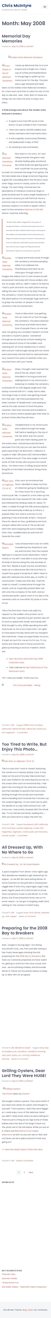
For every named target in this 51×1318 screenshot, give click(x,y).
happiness (7, 831)
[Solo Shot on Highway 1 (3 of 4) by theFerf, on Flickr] (18, 761)
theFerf (30, 46)
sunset (5, 835)
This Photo (7, 1093)
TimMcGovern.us (10, 1282)
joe (14, 1051)
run (19, 1055)
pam (9, 1055)
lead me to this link (33, 209)
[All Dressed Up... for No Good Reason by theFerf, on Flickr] (21, 864)
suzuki (12, 835)
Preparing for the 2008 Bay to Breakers (25, 930)
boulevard (28, 824)
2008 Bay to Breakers (30, 956)
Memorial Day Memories (16, 38)
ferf (42, 828)
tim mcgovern (8, 732)
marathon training (36, 1051)
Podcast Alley (8, 1274)
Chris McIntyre (16, 5)
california (43, 824)
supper (13, 916)
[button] (45, 7)
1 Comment (22, 732)
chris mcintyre (36, 725)
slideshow (35, 1055)
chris (31, 912)
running (26, 1055)
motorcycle (28, 831)
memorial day (18, 728)
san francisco (41, 831)
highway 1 (17, 831)
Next (31, 1172)
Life (12, 725)
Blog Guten (28, 1309)
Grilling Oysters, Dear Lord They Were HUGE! (24, 1073)
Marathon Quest (22, 1047)
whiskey (5, 1059)
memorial (6, 728)
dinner (37, 912)
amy (26, 912)
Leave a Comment (27, 916)
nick (7, 916)
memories (31, 728)
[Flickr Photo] (12, 1088)
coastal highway (24, 828)
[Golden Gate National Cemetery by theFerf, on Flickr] (25, 57)
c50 (36, 824)
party (14, 1055)
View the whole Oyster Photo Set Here (23, 1149)
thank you (41, 728)
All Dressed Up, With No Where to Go (22, 849)
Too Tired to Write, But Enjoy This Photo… (24, 746)
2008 (26, 725)
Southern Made (9, 1278)
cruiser (36, 828)
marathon (22, 1051)
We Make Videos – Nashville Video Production (24, 1286)
